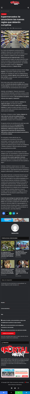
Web (2, 314)
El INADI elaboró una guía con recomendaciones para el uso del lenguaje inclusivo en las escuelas (7, 271)
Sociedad (7, 11)
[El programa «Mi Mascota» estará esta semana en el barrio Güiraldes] (22, 245)
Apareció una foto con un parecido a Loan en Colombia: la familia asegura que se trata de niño (22, 271)
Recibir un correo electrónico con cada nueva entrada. (14, 330)
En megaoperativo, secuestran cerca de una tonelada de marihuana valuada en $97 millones (7, 254)
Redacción (15, 233)
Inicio (3, 11)
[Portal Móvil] (15, 3)
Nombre (3, 302)
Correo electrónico (5, 308)
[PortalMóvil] (15, 357)
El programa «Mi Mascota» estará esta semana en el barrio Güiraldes (21, 253)
